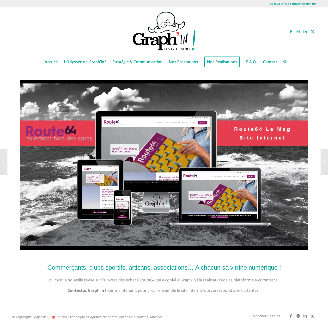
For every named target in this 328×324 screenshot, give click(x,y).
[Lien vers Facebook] (290, 31)
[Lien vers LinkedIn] (305, 31)
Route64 (146, 280)
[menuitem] (51, 62)
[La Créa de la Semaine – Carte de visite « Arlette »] (3, 162)
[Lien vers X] (312, 31)
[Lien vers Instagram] (298, 31)
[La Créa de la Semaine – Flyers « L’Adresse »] (324, 162)
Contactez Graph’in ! (86, 290)
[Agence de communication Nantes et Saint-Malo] (164, 31)
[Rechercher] (283, 62)
